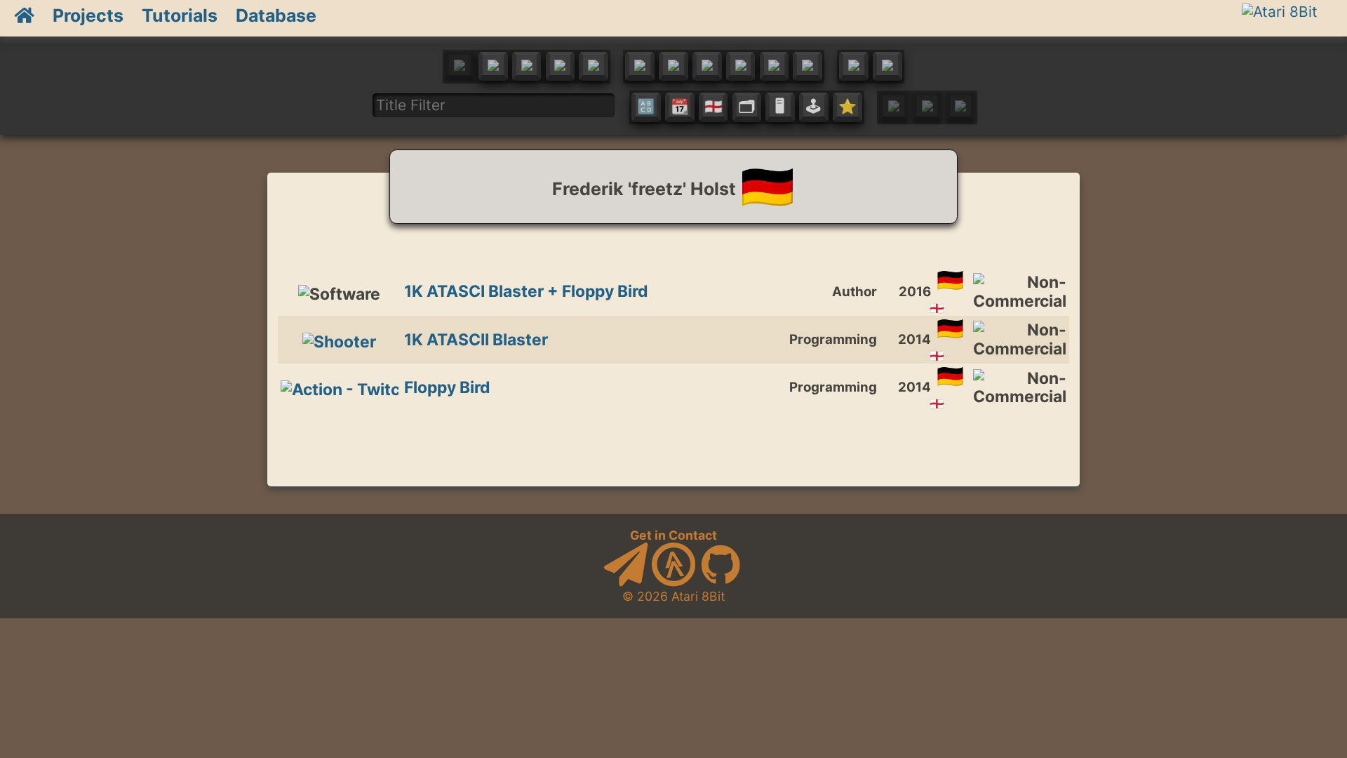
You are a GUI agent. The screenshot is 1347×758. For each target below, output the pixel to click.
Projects (88, 15)
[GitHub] (720, 582)
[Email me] (626, 582)
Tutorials (179, 15)
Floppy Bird (447, 387)
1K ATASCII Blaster (476, 340)
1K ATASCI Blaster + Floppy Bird (526, 291)
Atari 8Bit (698, 596)
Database (276, 15)
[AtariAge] (673, 582)
